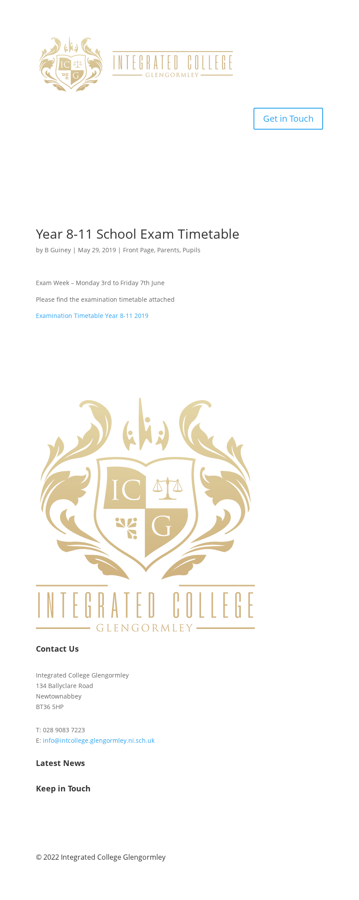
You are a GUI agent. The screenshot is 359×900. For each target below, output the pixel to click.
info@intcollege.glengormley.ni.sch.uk (99, 740)
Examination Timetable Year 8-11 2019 (92, 315)
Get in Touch (288, 118)
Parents (168, 250)
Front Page (138, 250)
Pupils (192, 250)
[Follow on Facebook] (43, 817)
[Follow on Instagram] (60, 817)
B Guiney (58, 250)
